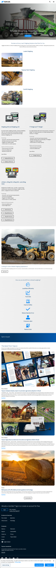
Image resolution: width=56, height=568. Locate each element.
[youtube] (13, 558)
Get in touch (28, 35)
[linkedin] (6, 558)
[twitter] (10, 558)
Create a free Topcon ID (14, 511)
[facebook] (2, 558)
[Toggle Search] (50, 2)
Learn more (5, 271)
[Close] (53, 560)
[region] (28, 563)
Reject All (49, 565)
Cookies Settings (5, 565)
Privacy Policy (18, 562)
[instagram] (17, 558)
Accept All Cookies (39, 565)
